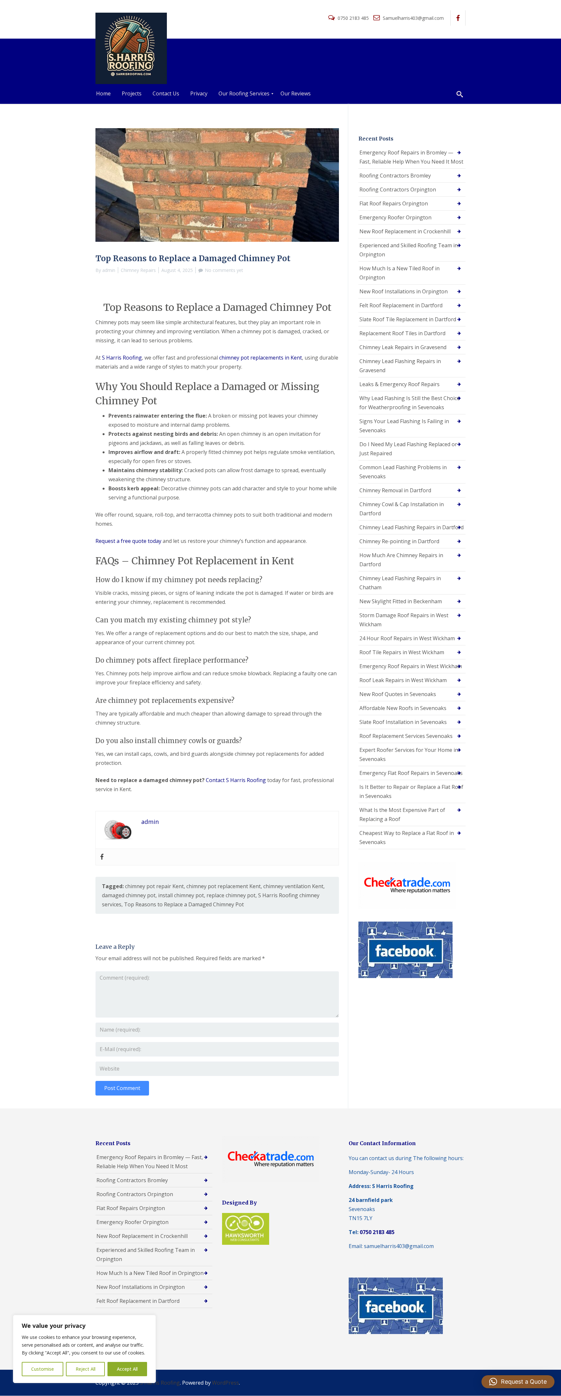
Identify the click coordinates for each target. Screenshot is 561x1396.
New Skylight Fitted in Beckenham (400, 601)
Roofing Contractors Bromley (395, 175)
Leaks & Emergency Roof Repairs (399, 384)
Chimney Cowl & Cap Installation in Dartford (401, 509)
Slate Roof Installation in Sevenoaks (403, 722)
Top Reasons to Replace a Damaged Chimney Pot (184, 904)
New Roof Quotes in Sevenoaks (397, 694)
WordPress (225, 1382)
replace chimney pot (231, 895)
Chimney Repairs (138, 270)
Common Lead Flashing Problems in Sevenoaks (403, 472)
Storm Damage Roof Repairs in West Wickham (403, 620)
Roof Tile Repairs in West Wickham (401, 652)
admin (108, 270)
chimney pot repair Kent (154, 886)
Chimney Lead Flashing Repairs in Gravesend (400, 366)
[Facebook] (102, 857)
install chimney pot (181, 895)
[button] (518, 1381)
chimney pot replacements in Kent (260, 357)
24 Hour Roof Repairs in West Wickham (407, 638)
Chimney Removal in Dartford (395, 490)
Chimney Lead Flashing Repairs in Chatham (400, 583)
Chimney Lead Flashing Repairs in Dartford (411, 527)
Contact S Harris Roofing (236, 780)
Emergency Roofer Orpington (395, 217)
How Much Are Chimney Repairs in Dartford (401, 560)
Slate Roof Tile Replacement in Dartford (407, 319)
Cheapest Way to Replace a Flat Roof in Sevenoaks (406, 837)
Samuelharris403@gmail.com (412, 18)
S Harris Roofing (122, 357)
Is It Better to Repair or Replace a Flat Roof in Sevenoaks (411, 791)
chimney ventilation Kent (293, 886)
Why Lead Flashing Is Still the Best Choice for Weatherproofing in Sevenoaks (409, 403)
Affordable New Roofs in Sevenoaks (402, 708)
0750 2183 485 (353, 18)
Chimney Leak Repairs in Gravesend (402, 347)
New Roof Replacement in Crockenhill (405, 231)
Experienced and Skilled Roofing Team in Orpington (408, 250)
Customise (42, 1369)
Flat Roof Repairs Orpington (393, 203)
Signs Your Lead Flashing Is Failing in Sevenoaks (404, 426)
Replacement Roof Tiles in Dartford (402, 333)
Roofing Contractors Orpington (397, 189)
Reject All (85, 1369)
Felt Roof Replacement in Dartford (401, 305)
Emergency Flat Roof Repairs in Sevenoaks (411, 773)
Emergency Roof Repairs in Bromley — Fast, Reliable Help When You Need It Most (411, 157)
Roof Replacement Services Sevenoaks (406, 736)
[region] (84, 1349)
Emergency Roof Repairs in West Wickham (410, 666)
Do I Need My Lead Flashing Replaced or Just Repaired (408, 449)
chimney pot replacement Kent (223, 886)
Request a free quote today (128, 541)
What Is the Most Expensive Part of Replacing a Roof (402, 814)
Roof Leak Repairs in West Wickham (403, 680)
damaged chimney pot (129, 895)
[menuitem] (103, 93)
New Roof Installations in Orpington (403, 291)
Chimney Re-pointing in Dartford (399, 541)
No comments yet (224, 270)
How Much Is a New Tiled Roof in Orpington (399, 273)
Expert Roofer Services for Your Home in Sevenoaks (408, 754)
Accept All (127, 1369)
